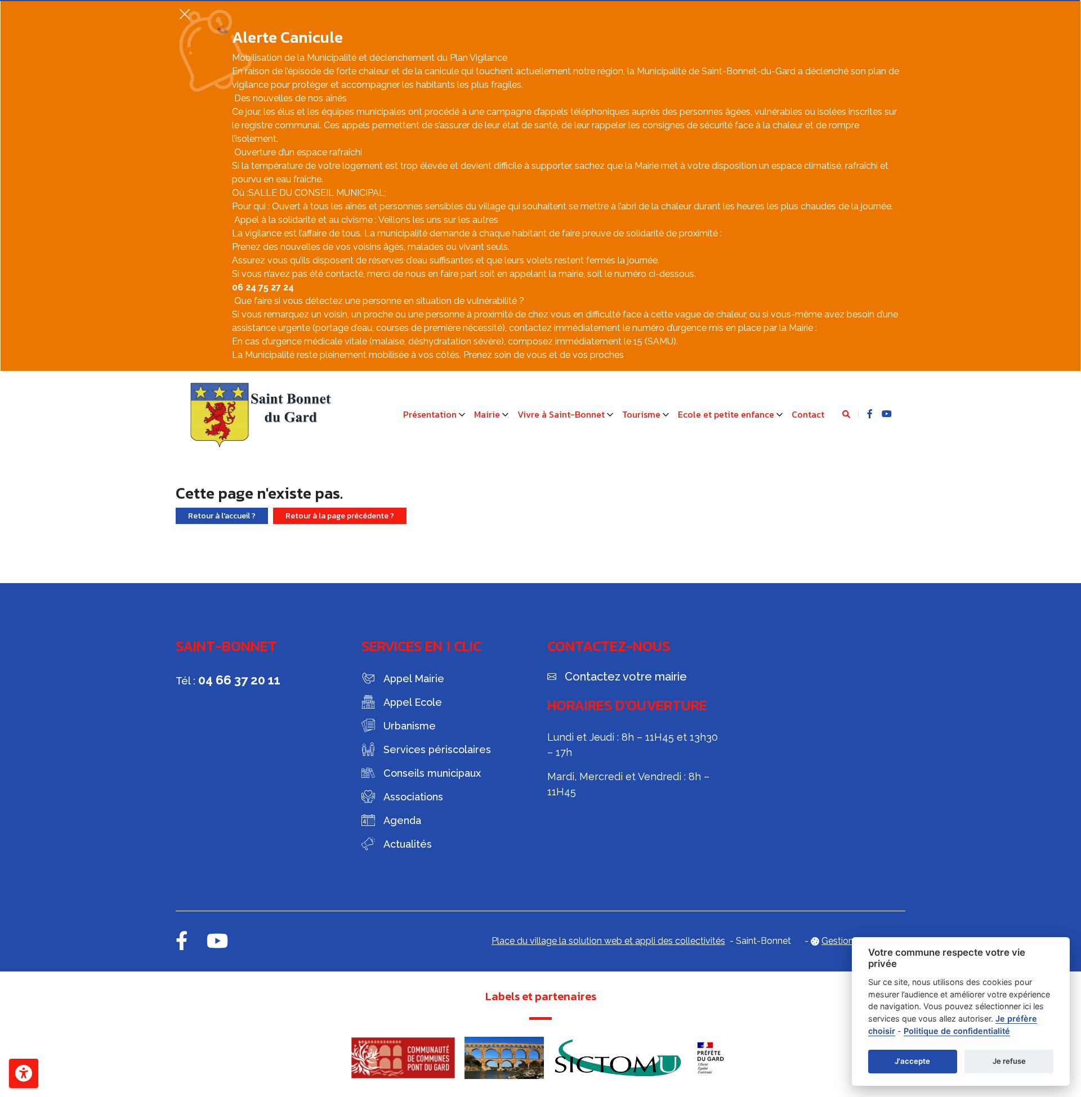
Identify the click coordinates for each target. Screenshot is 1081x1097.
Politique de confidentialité (957, 1031)
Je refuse (1009, 1060)
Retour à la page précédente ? (339, 516)
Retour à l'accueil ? (222, 516)
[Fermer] (185, 14)
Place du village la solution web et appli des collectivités (608, 940)
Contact (808, 414)
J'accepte (912, 1060)
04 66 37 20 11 (239, 680)
